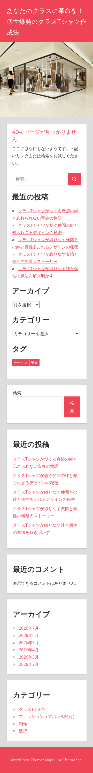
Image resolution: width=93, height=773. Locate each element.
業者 (34, 362)
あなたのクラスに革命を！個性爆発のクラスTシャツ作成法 (47, 21)
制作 (23, 724)
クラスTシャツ (32, 709)
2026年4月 (29, 650)
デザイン (20, 362)
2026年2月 (29, 664)
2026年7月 (29, 628)
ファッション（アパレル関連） (48, 716)
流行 (23, 731)
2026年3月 (29, 657)
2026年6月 (29, 635)
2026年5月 (29, 642)
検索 (17, 393)
